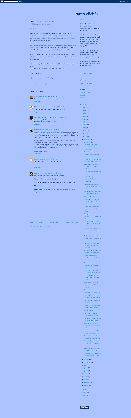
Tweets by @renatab (86, 83)
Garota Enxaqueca (40, 117)
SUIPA (82, 97)
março (86, 379)
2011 (84, 125)
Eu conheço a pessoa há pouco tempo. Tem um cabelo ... (91, 285)
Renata (36, 129)
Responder (37, 101)
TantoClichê (92, 24)
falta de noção (42, 84)
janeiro (86, 385)
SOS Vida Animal (85, 92)
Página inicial (54, 222)
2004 (84, 395)
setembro (87, 362)
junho (86, 371)
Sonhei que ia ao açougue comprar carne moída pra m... (92, 209)
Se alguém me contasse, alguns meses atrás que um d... (92, 216)
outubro (86, 359)
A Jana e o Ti (38, 96)
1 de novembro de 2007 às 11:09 (54, 107)
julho (86, 368)
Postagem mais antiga (72, 222)
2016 (84, 110)
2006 (84, 389)
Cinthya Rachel (39, 107)
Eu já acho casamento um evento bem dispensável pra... (92, 265)
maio (86, 374)
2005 (84, 392)
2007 (84, 136)
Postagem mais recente (36, 222)
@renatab (90, 26)
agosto (86, 365)
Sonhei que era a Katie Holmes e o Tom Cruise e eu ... (92, 258)
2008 (84, 133)
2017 (84, 107)
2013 (84, 119)
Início (82, 19)
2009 (84, 131)
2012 (84, 122)
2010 (84, 128)
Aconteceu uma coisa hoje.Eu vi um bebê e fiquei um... (91, 147)
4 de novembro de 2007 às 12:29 (51, 173)
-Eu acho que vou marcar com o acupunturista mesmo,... (91, 245)
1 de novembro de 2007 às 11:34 (56, 117)
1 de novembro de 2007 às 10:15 (53, 96)
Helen (36, 159)
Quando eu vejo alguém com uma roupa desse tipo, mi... (92, 231)
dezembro (87, 139)
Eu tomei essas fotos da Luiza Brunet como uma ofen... (92, 326)
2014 (84, 116)
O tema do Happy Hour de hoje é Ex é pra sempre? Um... (92, 223)
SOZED (82, 95)
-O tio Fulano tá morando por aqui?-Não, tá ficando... (91, 179)
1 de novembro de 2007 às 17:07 (48, 159)
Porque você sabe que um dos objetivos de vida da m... (92, 201)
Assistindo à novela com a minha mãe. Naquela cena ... (92, 238)
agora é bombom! (89, 196)
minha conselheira (68, 38)
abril (85, 377)
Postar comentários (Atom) (43, 226)
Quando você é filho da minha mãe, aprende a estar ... (91, 277)
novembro (87, 142)
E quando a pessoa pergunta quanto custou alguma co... (92, 154)
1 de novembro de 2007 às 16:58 (49, 129)
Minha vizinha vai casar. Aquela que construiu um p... (92, 186)
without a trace (88, 310)
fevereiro (87, 382)
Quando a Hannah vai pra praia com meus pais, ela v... (92, 343)
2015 (84, 113)
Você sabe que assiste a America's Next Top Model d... (91, 166)
